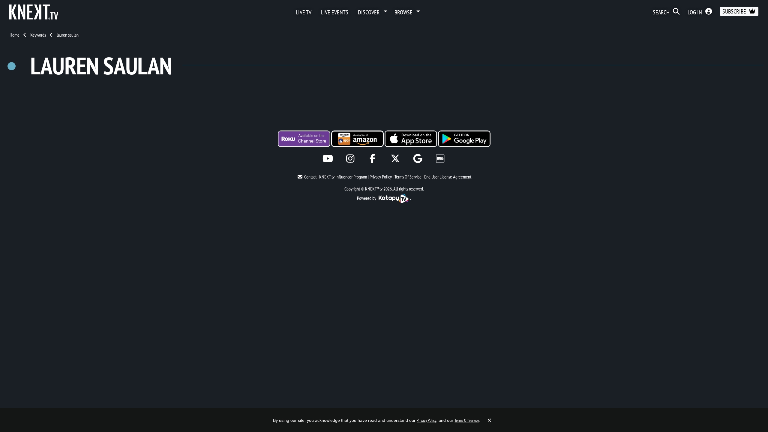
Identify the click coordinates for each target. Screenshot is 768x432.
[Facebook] (373, 158)
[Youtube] (328, 158)
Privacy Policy (381, 177)
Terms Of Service (408, 177)
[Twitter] (395, 158)
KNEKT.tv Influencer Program (343, 177)
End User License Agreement (447, 177)
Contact (310, 177)
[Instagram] (350, 158)
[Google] (418, 158)
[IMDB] (440, 158)
